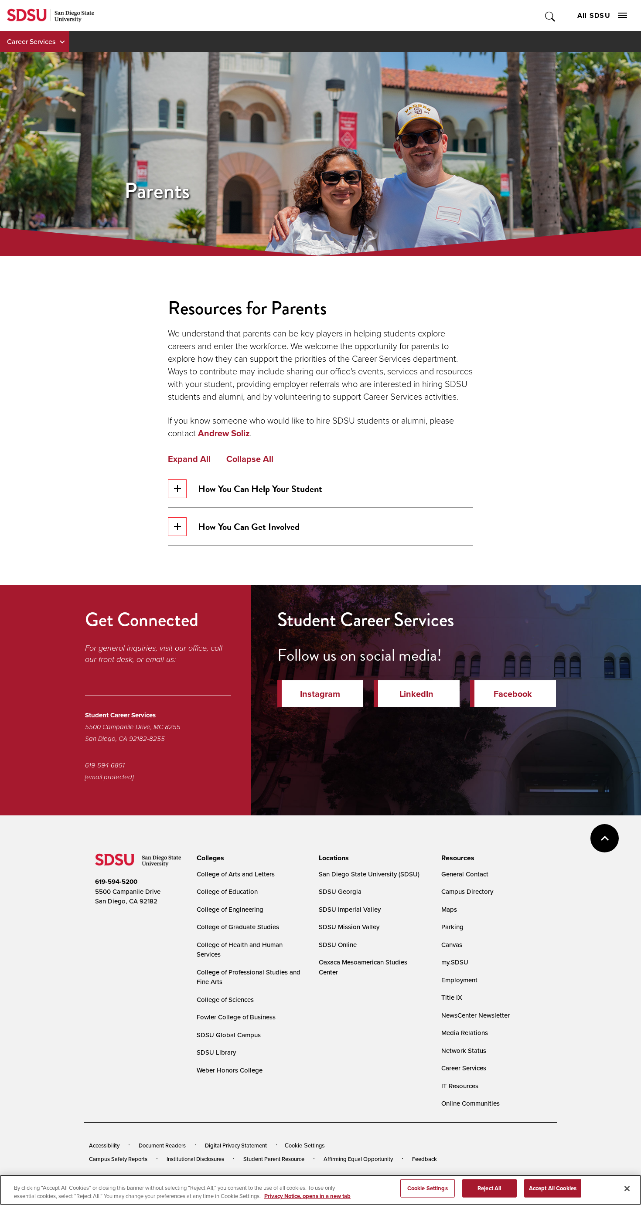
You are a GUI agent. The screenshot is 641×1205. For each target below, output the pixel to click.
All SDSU (593, 15)
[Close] (627, 1188)
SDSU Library (216, 1052)
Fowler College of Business (236, 1017)
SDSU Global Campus (229, 1034)
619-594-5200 (116, 881)
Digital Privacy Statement (236, 1145)
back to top (604, 838)
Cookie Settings (305, 1145)
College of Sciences (225, 999)
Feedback (424, 1159)
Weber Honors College (230, 1070)
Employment (459, 979)
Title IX (451, 997)
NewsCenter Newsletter (475, 1015)
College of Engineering (230, 909)
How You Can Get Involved (249, 526)
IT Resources (459, 1085)
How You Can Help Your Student (260, 489)
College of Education (227, 891)
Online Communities (470, 1103)
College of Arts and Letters (236, 874)
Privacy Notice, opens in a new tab (307, 1196)
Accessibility (104, 1145)
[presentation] (209, 858)
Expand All (189, 459)
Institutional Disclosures (195, 1159)
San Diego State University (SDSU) (369, 874)
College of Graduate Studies (238, 926)
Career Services (31, 41)
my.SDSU (454, 962)
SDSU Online (338, 944)
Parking (452, 926)
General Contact (464, 874)
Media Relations (464, 1032)
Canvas (451, 944)
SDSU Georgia (340, 891)
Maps (449, 909)
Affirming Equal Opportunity (358, 1159)
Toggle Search (550, 15)
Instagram (320, 693)
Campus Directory (467, 891)
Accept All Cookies (552, 1188)
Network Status (463, 1050)
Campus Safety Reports (118, 1159)
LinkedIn (416, 693)
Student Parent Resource (273, 1159)
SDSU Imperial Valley (350, 909)
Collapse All (249, 459)
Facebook (513, 693)
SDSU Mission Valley (349, 926)
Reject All (489, 1188)
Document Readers (162, 1145)
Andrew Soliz (224, 433)
